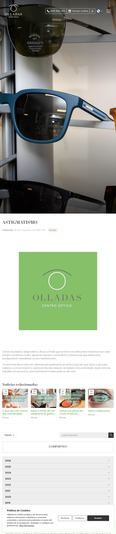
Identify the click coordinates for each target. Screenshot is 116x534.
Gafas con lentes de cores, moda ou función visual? (71, 412)
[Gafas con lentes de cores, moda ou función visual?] (72, 398)
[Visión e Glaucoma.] (101, 398)
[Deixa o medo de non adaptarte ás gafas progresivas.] (44, 398)
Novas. (52, 230)
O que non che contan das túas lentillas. (15, 412)
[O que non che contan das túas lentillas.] (15, 398)
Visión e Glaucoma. (99, 410)
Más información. (27, 525)
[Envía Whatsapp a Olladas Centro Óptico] (92, 11)
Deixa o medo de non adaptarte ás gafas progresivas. (43, 412)
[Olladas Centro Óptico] (14, 11)
